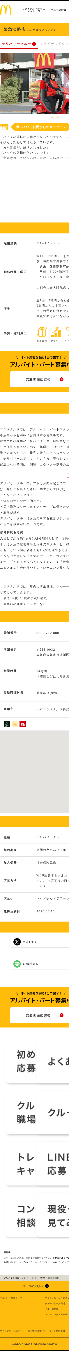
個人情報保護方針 (37, 1331)
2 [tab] (57, 117)
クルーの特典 (51, 1309)
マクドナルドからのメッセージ (33, 9)
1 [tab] (52, 117)
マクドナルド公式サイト (12, 1331)
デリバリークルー (16, 44)
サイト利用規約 (57, 1331)
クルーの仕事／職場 (55, 1303)
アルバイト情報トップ (11, 1298)
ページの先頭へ (32, 1286)
